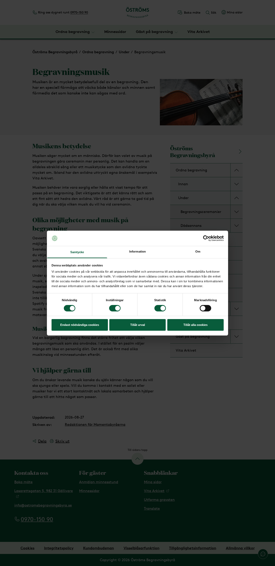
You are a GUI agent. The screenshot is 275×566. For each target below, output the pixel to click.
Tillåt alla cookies (195, 324)
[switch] (115, 308)
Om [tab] (197, 251)
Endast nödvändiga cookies (79, 324)
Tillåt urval (137, 324)
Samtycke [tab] (77, 252)
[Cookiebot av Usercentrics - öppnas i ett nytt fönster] (206, 238)
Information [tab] (137, 251)
